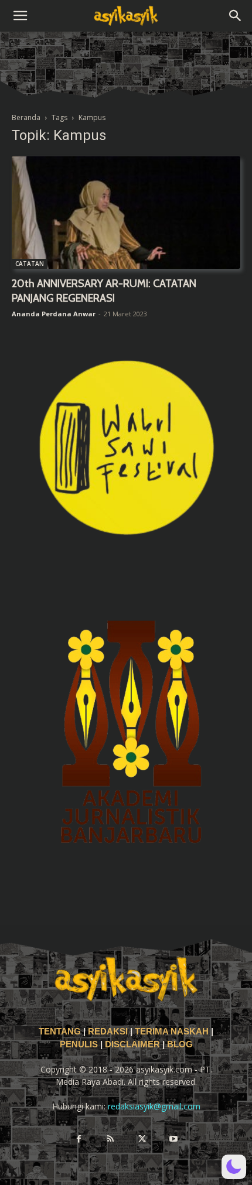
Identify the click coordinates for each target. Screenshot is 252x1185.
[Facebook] (78, 1139)
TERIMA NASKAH (173, 1031)
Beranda (26, 117)
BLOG (180, 1044)
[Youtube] (173, 1139)
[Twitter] (142, 1139)
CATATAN (29, 263)
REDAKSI (108, 1031)
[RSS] (110, 1139)
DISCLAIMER (132, 1044)
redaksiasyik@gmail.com (154, 1106)
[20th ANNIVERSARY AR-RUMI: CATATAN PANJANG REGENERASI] (126, 212)
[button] (20, 16)
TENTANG (61, 1031)
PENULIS (80, 1044)
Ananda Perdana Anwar (54, 313)
